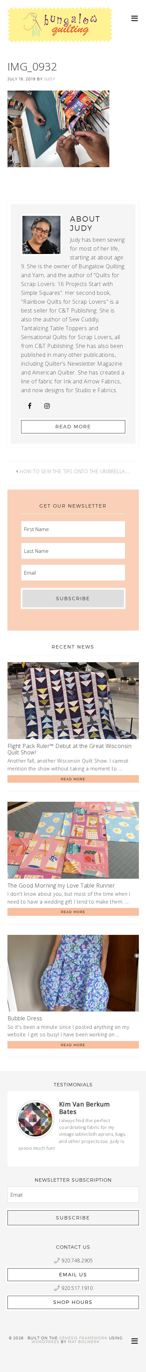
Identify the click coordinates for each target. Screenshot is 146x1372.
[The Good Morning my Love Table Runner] (73, 841)
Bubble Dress (24, 1018)
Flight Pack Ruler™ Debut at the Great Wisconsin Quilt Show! (69, 749)
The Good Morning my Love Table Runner (61, 885)
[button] (135, 18)
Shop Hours (73, 1302)
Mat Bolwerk (84, 1341)
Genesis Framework (83, 1338)
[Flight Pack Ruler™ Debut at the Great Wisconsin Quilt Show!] (73, 701)
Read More (73, 426)
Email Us (73, 1274)
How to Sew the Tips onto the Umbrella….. (75, 471)
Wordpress (45, 1341)
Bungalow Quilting (60, 30)
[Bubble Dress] (73, 974)
